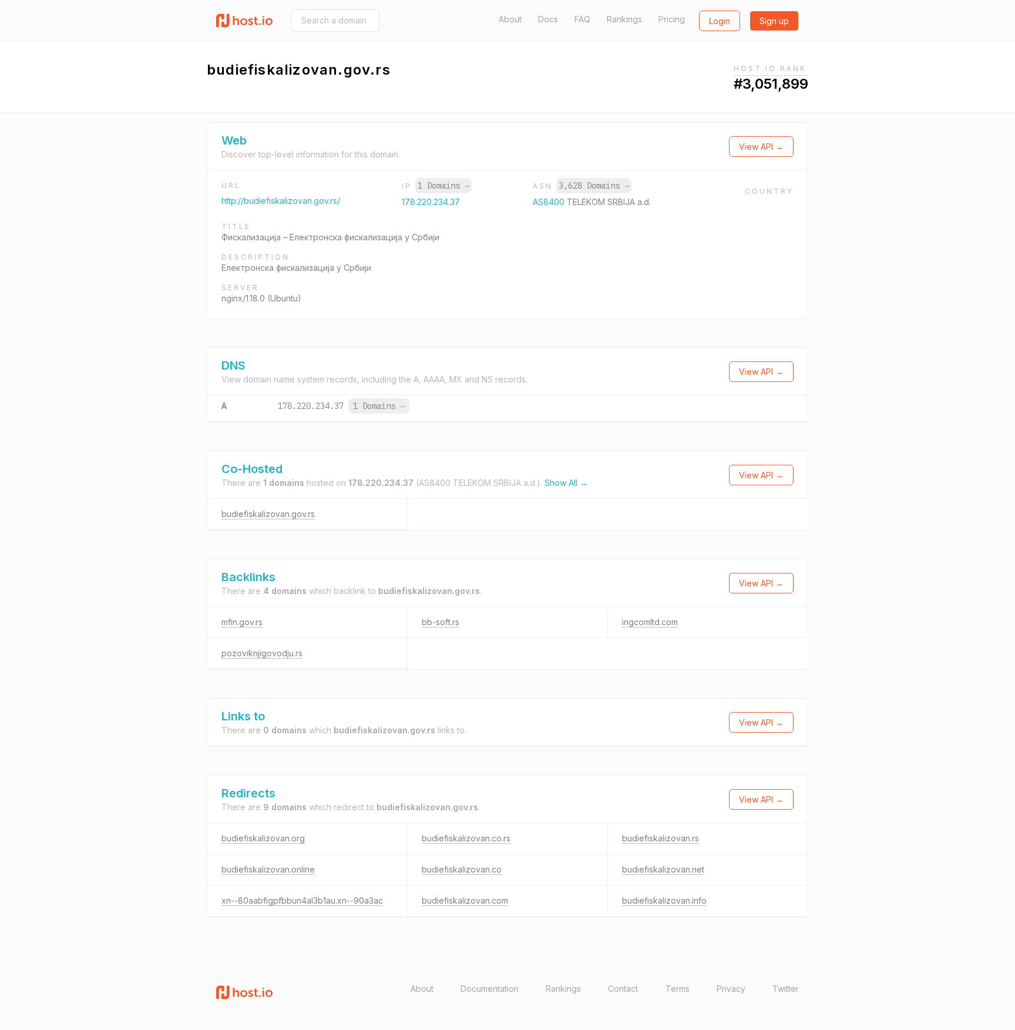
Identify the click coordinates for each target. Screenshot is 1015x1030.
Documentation (490, 989)
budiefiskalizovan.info (664, 900)
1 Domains (443, 185)
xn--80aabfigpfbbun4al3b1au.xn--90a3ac (302, 900)
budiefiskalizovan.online (268, 869)
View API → (761, 147)
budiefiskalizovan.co (462, 869)
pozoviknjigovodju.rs (262, 653)
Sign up (774, 21)
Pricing (671, 19)
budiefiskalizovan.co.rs (466, 838)
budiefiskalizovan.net (663, 869)
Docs (548, 19)
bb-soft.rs (440, 622)
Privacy (731, 989)
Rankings (624, 19)
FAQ (582, 19)
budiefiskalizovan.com (465, 900)
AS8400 (550, 202)
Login (719, 21)
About (510, 19)
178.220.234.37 (431, 202)
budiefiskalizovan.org (263, 838)
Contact (623, 989)
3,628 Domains (594, 185)
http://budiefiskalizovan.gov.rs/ (280, 201)
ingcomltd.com (650, 622)
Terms (678, 989)
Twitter (785, 989)
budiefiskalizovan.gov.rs (268, 514)
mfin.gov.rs (242, 622)
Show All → (566, 483)
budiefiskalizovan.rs (660, 838)
